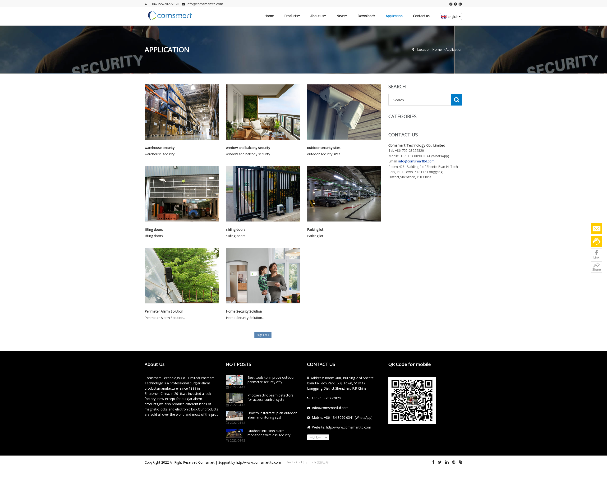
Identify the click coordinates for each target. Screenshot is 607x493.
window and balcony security (248, 147)
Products (291, 16)
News (340, 16)
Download (365, 16)
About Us (155, 364)
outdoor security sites (323, 147)
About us (317, 16)
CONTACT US (321, 364)
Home (269, 16)
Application (394, 16)
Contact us (421, 16)
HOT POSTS (238, 364)
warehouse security (160, 147)
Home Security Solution (244, 311)
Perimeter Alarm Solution (164, 311)
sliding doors (235, 229)
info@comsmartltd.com (205, 4)
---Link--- (315, 437)
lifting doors (154, 229)
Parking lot (315, 229)
